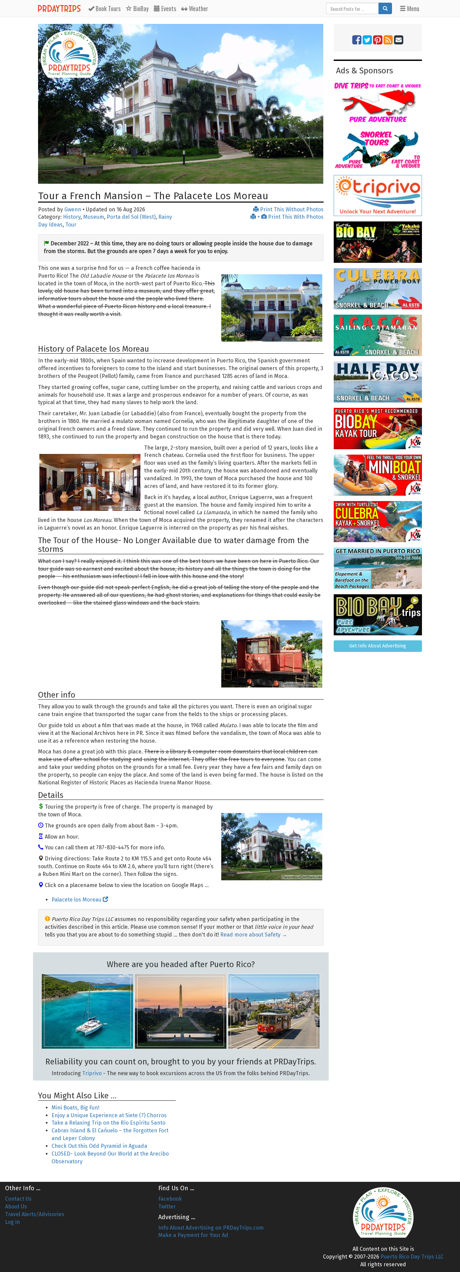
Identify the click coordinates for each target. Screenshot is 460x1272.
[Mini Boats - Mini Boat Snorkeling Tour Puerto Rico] (378, 475)
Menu (412, 8)
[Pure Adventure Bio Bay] (378, 614)
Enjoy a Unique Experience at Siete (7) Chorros (109, 1115)
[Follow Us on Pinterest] (377, 42)
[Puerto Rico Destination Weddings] (378, 568)
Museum (93, 217)
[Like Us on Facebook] (356, 42)
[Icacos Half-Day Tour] (378, 381)
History (71, 217)
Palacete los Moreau (77, 899)
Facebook (170, 1199)
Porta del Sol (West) (131, 217)
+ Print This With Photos (290, 217)
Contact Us (18, 1199)
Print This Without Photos (291, 209)
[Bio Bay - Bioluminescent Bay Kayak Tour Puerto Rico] (378, 428)
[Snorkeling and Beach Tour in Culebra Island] (378, 288)
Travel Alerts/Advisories (34, 1214)
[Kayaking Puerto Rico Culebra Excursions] (378, 521)
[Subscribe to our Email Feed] (398, 42)
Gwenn (72, 209)
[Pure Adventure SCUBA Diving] (378, 102)
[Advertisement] (254, 1127)
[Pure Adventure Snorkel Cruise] (378, 149)
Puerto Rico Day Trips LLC (412, 1256)
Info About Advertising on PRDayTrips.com (211, 1228)
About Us (16, 1206)
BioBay (140, 8)
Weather (198, 8)
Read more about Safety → (253, 934)
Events (168, 8)
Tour (70, 224)
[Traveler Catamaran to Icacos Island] (378, 335)
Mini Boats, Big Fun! (75, 1107)
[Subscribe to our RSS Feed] (388, 42)
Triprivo (92, 1073)
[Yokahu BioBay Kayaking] (378, 241)
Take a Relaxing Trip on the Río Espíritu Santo (108, 1123)
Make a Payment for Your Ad (193, 1235)
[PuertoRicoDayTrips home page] (69, 54)
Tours (108, 8)
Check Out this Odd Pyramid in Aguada (99, 1146)
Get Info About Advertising (377, 646)
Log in (12, 1222)
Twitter (167, 1206)
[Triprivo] (378, 195)
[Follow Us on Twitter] (367, 42)
